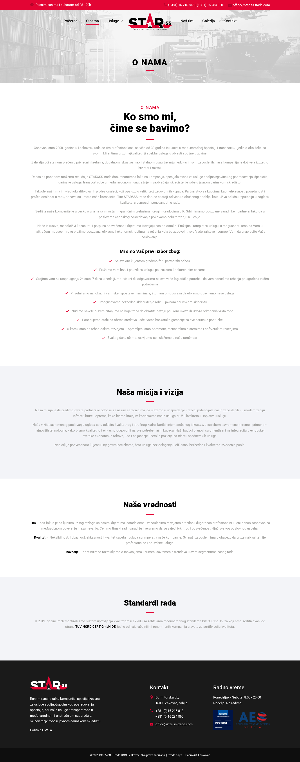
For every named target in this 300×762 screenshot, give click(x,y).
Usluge (113, 21)
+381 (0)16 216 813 (169, 711)
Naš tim (187, 21)
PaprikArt (191, 755)
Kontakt (230, 21)
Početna (70, 21)
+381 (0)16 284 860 (169, 716)
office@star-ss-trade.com (251, 5)
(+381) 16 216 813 (181, 5)
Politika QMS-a (41, 730)
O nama (92, 21)
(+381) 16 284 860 (210, 5)
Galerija (208, 21)
